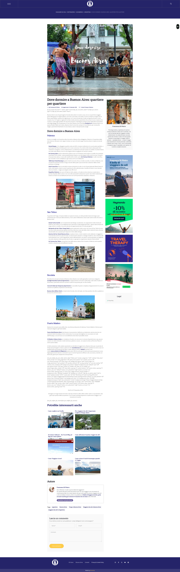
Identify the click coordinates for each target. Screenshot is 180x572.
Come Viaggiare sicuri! (55, 458)
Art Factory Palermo (86, 157)
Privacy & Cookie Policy (97, 562)
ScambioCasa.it (76, 348)
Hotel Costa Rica (53, 166)
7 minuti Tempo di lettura (86, 107)
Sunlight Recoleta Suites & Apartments (58, 280)
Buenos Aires (63, 507)
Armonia (92, 570)
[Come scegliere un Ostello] (60, 423)
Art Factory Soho (53, 153)
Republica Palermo (54, 172)
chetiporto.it (88, 123)
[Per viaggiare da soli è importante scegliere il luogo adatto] (87, 422)
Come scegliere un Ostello (56, 411)
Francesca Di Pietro (54, 107)
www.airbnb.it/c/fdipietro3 (58, 351)
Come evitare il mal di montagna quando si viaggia (87, 459)
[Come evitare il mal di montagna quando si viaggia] (87, 468)
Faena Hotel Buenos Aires (54, 332)
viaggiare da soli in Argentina (56, 510)
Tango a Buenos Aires (75, 507)
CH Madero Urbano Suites (54, 339)
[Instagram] (115, 562)
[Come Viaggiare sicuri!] (60, 468)
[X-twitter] (122, 562)
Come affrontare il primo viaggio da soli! (87, 435)
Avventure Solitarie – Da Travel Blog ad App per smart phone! (60, 435)
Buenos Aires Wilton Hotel (54, 291)
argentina (55, 507)
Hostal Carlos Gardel (54, 223)
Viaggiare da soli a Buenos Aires (92, 507)
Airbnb (83, 349)
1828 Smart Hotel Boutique (56, 161)
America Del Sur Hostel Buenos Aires (59, 234)
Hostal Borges (52, 146)
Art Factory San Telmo (55, 241)
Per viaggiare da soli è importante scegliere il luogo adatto (85, 411)
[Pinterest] (128, 562)
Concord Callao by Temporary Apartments (59, 286)
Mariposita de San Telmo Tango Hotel (59, 228)
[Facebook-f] (118, 562)
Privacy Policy (110, 300)
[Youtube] (125, 562)
